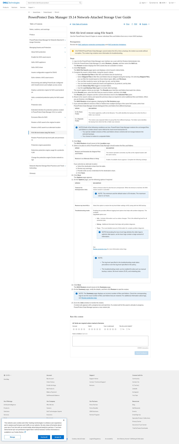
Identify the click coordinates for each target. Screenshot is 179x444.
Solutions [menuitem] (14, 7)
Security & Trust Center (139, 425)
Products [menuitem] (6, 7)
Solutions (6, 411)
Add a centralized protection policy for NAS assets (47, 98)
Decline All (44, 437)
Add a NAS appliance (38, 62)
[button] (144, 2)
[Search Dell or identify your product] (80, 2)
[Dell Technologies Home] (11, 2)
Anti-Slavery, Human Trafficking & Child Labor (130, 439)
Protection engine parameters (41, 145)
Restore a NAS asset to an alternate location (46, 127)
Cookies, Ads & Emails (78, 439)
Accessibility (109, 439)
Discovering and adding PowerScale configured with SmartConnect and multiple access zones (47, 84)
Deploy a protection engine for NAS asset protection (47, 91)
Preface (32, 34)
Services (6, 415)
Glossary (32, 173)
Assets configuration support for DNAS (44, 72)
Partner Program (95, 415)
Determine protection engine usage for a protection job (47, 151)
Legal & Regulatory (95, 439)
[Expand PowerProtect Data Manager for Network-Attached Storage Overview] (65, 40)
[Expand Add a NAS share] (65, 67)
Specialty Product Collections (141, 418)
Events (134, 411)
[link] (154, 2)
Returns (92, 385)
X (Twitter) (135, 385)
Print (127, 24)
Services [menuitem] (22, 7)
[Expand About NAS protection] (65, 52)
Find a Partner (94, 404)
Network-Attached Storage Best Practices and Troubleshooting (47, 167)
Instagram (135, 392)
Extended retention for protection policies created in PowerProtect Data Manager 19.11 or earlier (47, 111)
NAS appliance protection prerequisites (91, 44)
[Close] (64, 420)
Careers (49, 408)
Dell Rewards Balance (53, 395)
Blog (133, 404)
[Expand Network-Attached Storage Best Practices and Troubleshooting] (65, 166)
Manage (12, 437)
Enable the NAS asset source (41, 57)
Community (135, 378)
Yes (123, 329)
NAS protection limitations (117, 44)
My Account (50, 378)
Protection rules (36, 105)
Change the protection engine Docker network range (47, 159)
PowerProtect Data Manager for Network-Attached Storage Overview (47, 41)
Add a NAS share (37, 67)
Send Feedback (141, 353)
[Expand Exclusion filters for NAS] (65, 117)
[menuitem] (32, 7)
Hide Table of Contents (79, 24)
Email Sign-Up (136, 415)
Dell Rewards (136, 408)
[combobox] (54, 2)
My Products (50, 388)
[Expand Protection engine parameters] (65, 145)
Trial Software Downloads (140, 428)
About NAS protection (38, 52)
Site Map (6, 379)
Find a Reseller (94, 408)
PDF (135, 24)
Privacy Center (136, 421)
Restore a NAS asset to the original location (45, 122)
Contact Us (135, 382)
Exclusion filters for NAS (39, 117)
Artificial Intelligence (10, 404)
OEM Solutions (94, 411)
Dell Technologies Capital (54, 411)
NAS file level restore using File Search (43, 132)
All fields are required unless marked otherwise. (88, 323)
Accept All (58, 437)
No (129, 329)
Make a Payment (52, 392)
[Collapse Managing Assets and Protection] (65, 47)
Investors (49, 415)
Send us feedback (79, 333)
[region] (110, 170)
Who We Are (50, 404)
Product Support (48, 12)
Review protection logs (100, 249)
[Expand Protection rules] (65, 105)
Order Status (50, 382)
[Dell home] (29, 12)
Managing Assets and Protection (40, 47)
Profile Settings (51, 385)
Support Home (36, 12)
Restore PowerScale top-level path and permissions (47, 139)
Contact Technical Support (98, 382)
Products (6, 408)
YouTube (135, 395)
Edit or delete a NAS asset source (42, 77)
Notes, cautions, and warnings (40, 29)
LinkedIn (134, 388)
